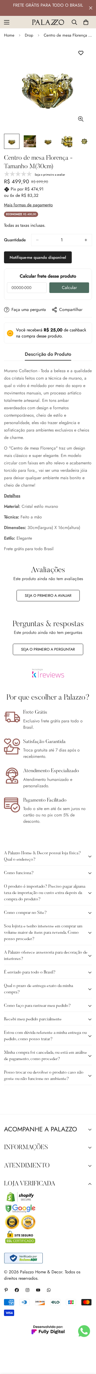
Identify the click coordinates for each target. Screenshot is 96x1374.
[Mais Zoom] (81, 119)
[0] (86, 22)
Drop (29, 35)
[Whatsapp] (49, 1290)
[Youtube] (38, 1290)
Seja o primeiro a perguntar (48, 649)
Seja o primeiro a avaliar (48, 595)
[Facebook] (17, 1290)
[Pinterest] (6, 1290)
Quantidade (15, 240)
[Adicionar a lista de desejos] (81, 53)
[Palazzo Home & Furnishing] (48, 22)
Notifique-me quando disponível (38, 257)
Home (9, 35)
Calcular (69, 287)
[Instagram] (27, 1290)
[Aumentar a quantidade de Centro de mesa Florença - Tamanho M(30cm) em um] (86, 240)
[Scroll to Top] (86, 1346)
